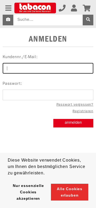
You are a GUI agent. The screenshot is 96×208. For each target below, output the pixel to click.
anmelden (73, 123)
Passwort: (12, 84)
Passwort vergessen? (75, 105)
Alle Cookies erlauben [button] (69, 192)
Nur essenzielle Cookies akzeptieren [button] (28, 192)
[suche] (88, 20)
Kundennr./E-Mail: (20, 57)
